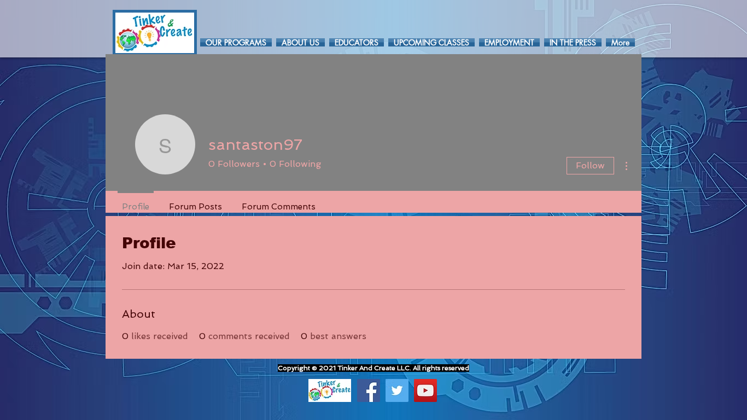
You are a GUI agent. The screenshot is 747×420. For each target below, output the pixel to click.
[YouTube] (425, 390)
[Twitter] (397, 390)
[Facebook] (368, 390)
